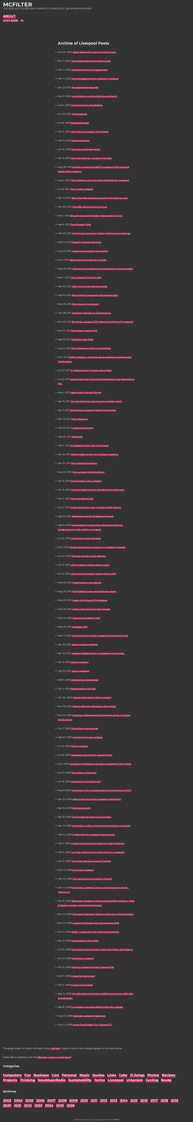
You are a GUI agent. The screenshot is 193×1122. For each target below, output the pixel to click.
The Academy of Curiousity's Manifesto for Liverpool (100, 180)
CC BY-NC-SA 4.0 (109, 1119)
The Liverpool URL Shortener (88, 472)
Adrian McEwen (91, 1119)
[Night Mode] (10, 20)
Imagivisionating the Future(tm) (90, 251)
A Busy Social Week (82, 985)
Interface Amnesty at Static (87, 737)
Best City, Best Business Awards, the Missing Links (100, 198)
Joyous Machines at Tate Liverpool (92, 697)
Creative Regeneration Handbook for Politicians (97, 489)
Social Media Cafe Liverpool (86, 481)
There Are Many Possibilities (87, 105)
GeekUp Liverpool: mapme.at (89, 1015)
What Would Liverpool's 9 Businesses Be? (94, 295)
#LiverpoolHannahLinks (84, 87)
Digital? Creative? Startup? (86, 242)
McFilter (17, 4)
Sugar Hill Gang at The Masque (89, 600)
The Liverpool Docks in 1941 (86, 277)
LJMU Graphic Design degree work (90, 565)
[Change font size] (22, 20)
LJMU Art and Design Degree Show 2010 (93, 573)
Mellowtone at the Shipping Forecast (92, 516)
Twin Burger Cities (80, 224)
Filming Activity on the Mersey (88, 556)
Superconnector (80, 140)
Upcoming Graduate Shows (85, 392)
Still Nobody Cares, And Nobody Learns (94, 591)
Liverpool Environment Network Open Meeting (97, 843)
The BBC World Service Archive (89, 206)
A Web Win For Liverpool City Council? (93, 834)
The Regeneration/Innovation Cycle (91, 61)
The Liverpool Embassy (84, 463)
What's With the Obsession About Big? (94, 706)
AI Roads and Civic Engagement (89, 69)
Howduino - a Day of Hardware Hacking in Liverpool (101, 825)
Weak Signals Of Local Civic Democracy (94, 52)
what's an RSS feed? (60, 1057)
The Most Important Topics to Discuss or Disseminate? (103, 914)
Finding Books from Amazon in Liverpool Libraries (97, 547)
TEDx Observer (79, 419)
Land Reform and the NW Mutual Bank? (94, 96)
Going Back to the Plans (84, 940)
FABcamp (77, 436)
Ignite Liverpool (79, 662)
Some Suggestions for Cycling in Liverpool (95, 78)
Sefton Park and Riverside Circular (91, 609)
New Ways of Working (84, 772)
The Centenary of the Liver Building (91, 348)
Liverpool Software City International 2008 (95, 923)
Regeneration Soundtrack (86, 582)
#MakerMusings (80, 122)
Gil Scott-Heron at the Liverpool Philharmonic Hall (100, 635)
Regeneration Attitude (83, 688)
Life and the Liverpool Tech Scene (90, 131)
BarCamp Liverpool (83, 958)
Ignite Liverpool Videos (84, 644)
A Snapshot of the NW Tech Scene (89, 445)
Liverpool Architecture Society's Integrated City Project (100, 764)
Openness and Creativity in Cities (88, 260)
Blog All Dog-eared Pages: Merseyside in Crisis (96, 215)
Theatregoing (79, 114)
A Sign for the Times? (83, 976)
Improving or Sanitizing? (85, 680)
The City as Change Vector (85, 149)
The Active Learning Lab (84, 728)
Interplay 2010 (80, 626)
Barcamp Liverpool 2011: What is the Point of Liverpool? (102, 321)
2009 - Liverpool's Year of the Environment (95, 931)
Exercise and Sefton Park (86, 618)
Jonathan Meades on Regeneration (91, 313)
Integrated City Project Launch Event (91, 755)
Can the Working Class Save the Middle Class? (96, 401)
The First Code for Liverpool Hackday (91, 158)
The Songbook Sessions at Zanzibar (91, 817)
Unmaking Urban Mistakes (86, 538)
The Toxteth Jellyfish (81, 189)
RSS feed (42, 1057)
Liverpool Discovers (82, 428)
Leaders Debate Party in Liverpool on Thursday (98, 653)
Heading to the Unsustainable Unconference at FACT (101, 790)
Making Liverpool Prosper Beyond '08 (93, 967)
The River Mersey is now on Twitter (91, 861)
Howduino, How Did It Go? (86, 781)
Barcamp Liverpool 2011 (84, 330)
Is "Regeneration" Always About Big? (91, 370)
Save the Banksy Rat (82, 498)
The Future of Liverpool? (85, 304)
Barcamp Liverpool (83, 870)
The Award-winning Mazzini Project (92, 878)
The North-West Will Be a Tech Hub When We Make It (102, 949)
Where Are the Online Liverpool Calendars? (96, 799)
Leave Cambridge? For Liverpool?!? (92, 1024)
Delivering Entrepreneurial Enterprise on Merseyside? (102, 268)
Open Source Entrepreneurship (89, 286)
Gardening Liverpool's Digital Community (93, 410)
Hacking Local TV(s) (82, 339)
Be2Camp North (81, 808)
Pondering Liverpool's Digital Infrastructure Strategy (101, 233)
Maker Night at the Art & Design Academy (94, 454)
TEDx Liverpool (79, 746)
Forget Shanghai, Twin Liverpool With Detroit (95, 507)
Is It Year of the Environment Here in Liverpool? (98, 852)
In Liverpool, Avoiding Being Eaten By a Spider (97, 1007)
